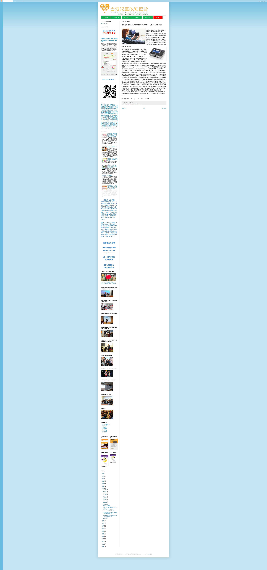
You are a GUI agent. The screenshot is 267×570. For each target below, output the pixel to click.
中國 (113, 113)
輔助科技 (103, 112)
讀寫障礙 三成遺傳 (106, 505)
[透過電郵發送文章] (125, 102)
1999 (103, 471)
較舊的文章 (164, 108)
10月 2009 (105, 502)
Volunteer (114, 126)
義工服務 (109, 107)
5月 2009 (105, 496)
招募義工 (111, 110)
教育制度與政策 (108, 108)
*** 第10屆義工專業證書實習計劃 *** (107, 282)
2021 (103, 538)
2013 (103, 525)
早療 (110, 115)
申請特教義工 (104, 427)
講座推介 (116, 110)
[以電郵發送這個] (127, 102)
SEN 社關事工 (113, 125)
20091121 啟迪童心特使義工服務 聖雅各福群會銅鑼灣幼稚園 (110, 516)
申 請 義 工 (158, 17)
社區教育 (114, 108)
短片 (103, 118)
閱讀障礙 (114, 122)
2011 (103, 521)
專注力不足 (106, 110)
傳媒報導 (108, 106)
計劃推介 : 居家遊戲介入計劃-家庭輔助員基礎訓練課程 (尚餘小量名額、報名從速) (109, 40)
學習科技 (104, 119)
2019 (103, 534)
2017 (103, 531)
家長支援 (114, 118)
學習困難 (109, 111)
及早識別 (103, 111)
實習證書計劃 (104, 425)
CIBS (104, 124)
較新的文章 (124, 108)
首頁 (144, 108)
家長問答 (114, 121)
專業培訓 (115, 107)
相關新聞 (103, 108)
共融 (106, 111)
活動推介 (106, 105)
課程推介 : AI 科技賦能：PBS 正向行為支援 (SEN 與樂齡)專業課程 (112, 166)
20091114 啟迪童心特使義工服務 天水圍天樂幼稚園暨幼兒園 (110, 513)
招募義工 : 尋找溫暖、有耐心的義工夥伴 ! (112, 147)
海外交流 (104, 126)
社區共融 (116, 116)
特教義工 (106, 118)
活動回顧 (104, 107)
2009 (103, 488)
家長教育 (104, 106)
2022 (103, 539)
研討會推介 (105, 117)
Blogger (148, 554)
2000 (103, 473)
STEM (108, 122)
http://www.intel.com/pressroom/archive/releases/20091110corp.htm (139, 98)
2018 (103, 533)
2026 (103, 546)
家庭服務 (107, 125)
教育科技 (110, 113)
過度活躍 (105, 122)
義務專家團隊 (104, 428)
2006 (103, 483)
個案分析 (110, 118)
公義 (101, 117)
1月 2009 (105, 489)
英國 (110, 125)
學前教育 (108, 116)
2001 (103, 475)
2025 (103, 544)
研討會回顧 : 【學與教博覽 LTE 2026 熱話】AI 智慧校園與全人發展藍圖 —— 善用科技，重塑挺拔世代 (112, 135)
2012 (103, 523)
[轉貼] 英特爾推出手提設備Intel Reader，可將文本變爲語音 (108, 510)
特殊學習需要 (115, 111)
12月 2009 (105, 518)
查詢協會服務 (104, 431)
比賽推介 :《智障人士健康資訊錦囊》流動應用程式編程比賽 (112, 159)
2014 (103, 526)
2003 (103, 478)
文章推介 (107, 121)
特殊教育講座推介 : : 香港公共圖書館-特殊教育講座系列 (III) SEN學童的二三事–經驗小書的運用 (112, 187)
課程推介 (104, 116)
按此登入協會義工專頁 (106, 424)
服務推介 (113, 119)
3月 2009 (105, 492)
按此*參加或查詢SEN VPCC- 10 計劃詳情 (108, 283)
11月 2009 (105, 504)
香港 (102, 105)
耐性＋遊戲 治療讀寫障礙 (107, 175)
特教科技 (107, 126)
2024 (103, 543)
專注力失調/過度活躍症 (107, 123)
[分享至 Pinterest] (132, 102)
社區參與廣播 (113, 124)
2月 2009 (105, 491)
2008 (103, 486)
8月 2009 (105, 499)
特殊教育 (112, 106)
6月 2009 (105, 497)
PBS (115, 113)
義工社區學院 (104, 433)
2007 (103, 484)
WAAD (106, 124)
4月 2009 (105, 494)
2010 (103, 520)
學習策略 (112, 116)
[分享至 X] (129, 102)
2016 (103, 530)
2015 (103, 528)
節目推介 (111, 121)
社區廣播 (103, 121)
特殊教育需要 (108, 112)
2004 (103, 480)
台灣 (112, 107)
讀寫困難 (114, 117)
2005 (103, 481)
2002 (103, 476)
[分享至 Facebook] (131, 102)
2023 (103, 541)
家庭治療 (110, 126)
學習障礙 (112, 105)
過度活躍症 (106, 115)
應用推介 (114, 123)
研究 (108, 124)
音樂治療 (111, 122)
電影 (110, 124)
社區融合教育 (109, 117)
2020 (103, 536)
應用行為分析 (108, 119)
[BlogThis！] (128, 102)
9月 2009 (105, 501)
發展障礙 (105, 113)
